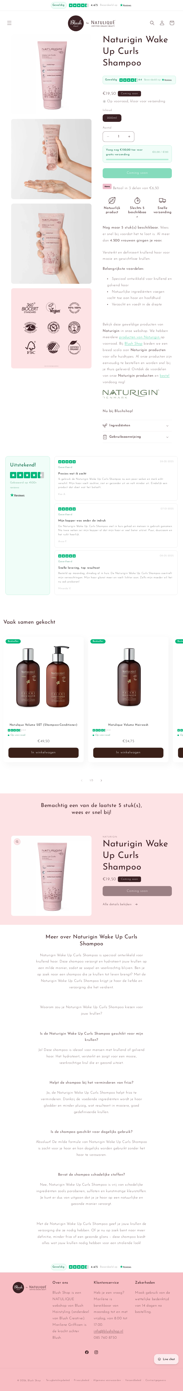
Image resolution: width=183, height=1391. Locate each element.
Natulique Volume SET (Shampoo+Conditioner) (43, 724)
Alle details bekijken (118, 904)
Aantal (107, 127)
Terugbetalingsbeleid (58, 1380)
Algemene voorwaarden (107, 1380)
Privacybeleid (81, 1380)
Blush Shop (133, 343)
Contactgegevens (156, 1380)
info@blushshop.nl (108, 1331)
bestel (165, 376)
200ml (114, 119)
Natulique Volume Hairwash (128, 724)
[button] (9, 23)
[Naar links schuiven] (82, 780)
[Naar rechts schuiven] (101, 780)
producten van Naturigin (139, 337)
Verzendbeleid (133, 1380)
